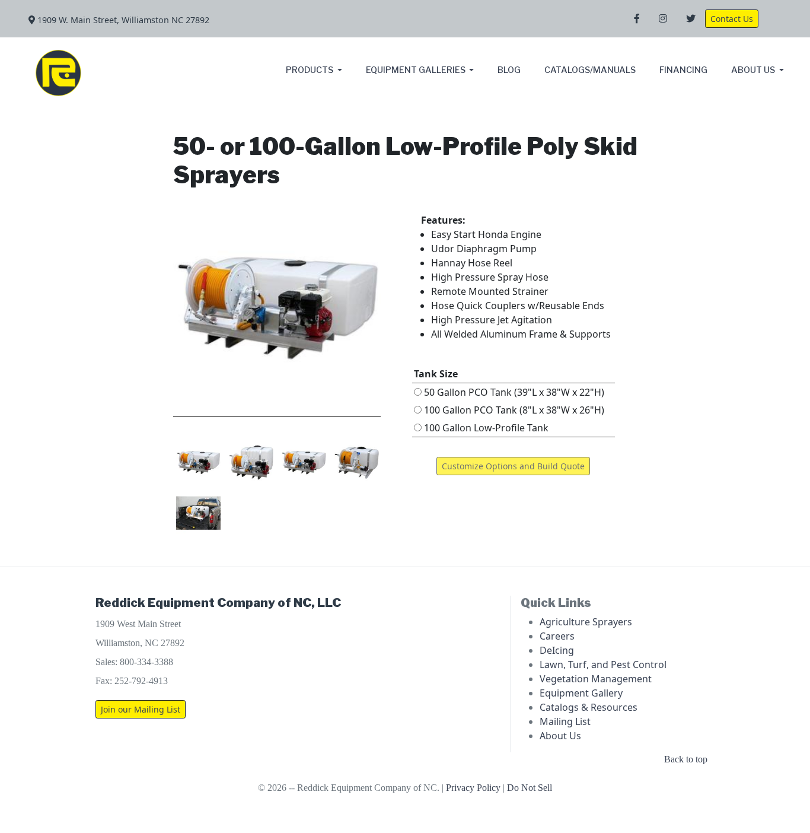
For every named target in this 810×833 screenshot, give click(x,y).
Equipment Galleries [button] (416, 70)
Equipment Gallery (581, 693)
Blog (509, 70)
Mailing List (565, 721)
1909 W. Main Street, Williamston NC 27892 (122, 20)
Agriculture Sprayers (586, 621)
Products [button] (310, 70)
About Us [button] (754, 70)
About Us (560, 735)
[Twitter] (691, 19)
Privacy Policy (473, 788)
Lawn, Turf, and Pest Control (603, 664)
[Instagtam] (663, 19)
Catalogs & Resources (588, 707)
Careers (557, 636)
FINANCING (683, 70)
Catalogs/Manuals (590, 70)
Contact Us (731, 18)
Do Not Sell (529, 788)
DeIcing (557, 650)
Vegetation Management (596, 678)
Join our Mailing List (140, 709)
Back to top (685, 759)
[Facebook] (636, 19)
